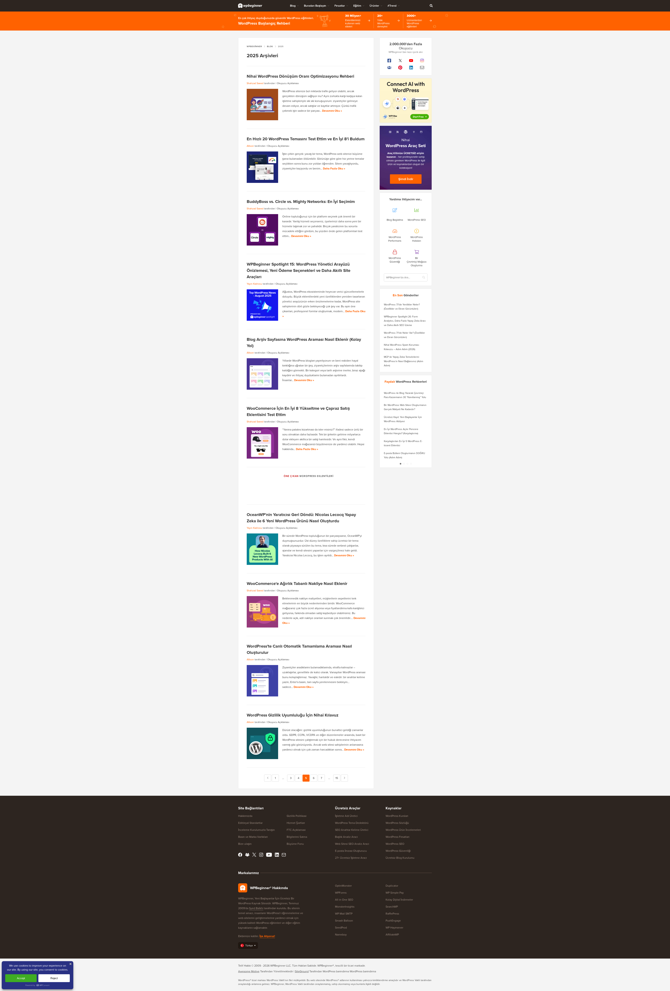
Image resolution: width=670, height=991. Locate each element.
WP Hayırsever (394, 928)
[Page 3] (407, 463)
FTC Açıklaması (296, 830)
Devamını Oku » (332, 111)
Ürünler (374, 6)
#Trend (392, 6)
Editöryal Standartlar (250, 823)
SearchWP (392, 907)
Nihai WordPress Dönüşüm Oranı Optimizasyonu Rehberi (300, 76)
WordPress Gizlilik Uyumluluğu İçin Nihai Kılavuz (292, 715)
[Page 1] (400, 463)
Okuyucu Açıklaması (288, 83)
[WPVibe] (405, 100)
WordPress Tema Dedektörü (351, 823)
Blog (293, 6)
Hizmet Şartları (296, 823)
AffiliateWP (392, 935)
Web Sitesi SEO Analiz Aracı (352, 844)
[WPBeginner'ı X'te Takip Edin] (400, 60)
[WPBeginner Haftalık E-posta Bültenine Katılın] (422, 67)
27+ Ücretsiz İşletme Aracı (351, 858)
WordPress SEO (395, 844)
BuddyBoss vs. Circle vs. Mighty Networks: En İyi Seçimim (301, 201)
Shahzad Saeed (255, 83)
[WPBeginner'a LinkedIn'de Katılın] (411, 67)
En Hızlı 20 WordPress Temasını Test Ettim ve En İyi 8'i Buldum (305, 139)
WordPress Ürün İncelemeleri (403, 830)
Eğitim (357, 6)
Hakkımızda (245, 816)
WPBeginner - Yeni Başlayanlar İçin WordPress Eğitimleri (250, 5)
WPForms (341, 893)
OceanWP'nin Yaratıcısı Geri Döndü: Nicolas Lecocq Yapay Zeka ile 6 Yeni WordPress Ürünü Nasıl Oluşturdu (301, 517)
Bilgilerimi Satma (297, 837)
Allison (250, 146)
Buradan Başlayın (315, 6)
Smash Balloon (344, 921)
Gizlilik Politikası (296, 816)
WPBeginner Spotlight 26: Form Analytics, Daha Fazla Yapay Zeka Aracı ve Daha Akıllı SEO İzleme (405, 321)
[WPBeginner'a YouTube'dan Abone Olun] (411, 60)
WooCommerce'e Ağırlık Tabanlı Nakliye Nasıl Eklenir (297, 583)
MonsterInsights (344, 907)
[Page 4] (411, 463)
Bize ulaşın (245, 844)
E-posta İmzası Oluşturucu (351, 851)
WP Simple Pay (395, 893)
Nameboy (341, 935)
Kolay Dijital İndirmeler (399, 900)
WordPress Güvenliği (398, 851)
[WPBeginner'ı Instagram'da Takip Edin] (422, 60)
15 (337, 778)
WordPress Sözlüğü (397, 823)
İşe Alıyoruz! (267, 936)
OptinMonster (343, 886)
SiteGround (302, 971)
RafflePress (392, 914)
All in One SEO (344, 900)
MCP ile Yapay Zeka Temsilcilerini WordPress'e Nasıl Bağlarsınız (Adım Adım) (403, 361)
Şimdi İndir (405, 179)
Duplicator (392, 886)
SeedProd (341, 928)
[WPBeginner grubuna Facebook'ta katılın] (389, 67)
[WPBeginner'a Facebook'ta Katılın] (389, 60)
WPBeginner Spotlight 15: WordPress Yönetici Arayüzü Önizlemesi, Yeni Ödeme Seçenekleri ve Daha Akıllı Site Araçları (298, 270)
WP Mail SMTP (343, 914)
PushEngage (393, 921)
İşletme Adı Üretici (346, 816)
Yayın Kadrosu (254, 284)
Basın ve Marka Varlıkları (253, 837)
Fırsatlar (339, 6)
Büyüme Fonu (295, 844)
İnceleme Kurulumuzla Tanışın (256, 830)
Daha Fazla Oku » (334, 168)
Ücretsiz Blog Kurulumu (400, 858)
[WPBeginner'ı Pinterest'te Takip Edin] (400, 67)
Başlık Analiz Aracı (346, 837)
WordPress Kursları (397, 816)
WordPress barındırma (363, 971)
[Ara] (431, 5)
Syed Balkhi (256, 908)
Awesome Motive (248, 971)
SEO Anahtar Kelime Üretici (351, 830)
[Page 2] (404, 463)
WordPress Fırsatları (397, 837)
